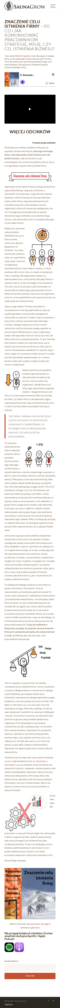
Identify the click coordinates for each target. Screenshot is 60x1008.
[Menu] (51, 6)
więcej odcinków (30, 131)
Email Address (12, 961)
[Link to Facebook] (49, 1000)
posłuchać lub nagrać (40, 924)
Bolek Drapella (22, 56)
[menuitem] (8, 1004)
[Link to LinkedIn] (53, 1000)
